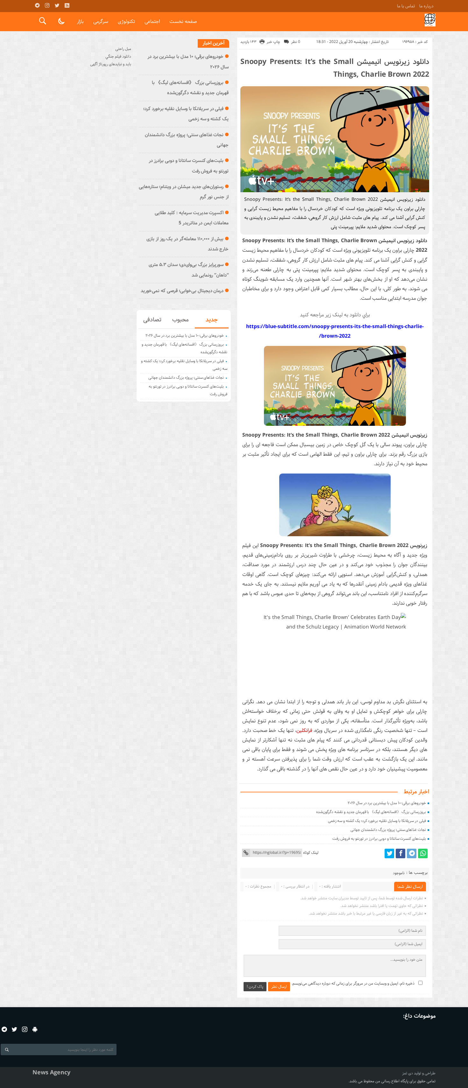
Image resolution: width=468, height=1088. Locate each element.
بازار (80, 21)
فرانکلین (304, 730)
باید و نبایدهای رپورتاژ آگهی (110, 64)
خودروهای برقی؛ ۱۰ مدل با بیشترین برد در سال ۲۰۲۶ (387, 803)
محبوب (180, 319)
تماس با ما (406, 6)
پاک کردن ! (255, 987)
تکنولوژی (126, 21)
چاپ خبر (273, 42)
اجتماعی (152, 21)
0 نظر (295, 42)
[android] (35, 1029)
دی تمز (407, 1073)
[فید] (66, 5)
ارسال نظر (279, 987)
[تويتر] (56, 5)
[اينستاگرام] (47, 5)
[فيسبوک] (400, 853)
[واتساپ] (423, 853)
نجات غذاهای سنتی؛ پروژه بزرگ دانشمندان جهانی (388, 830)
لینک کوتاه (310, 853)
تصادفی (152, 319)
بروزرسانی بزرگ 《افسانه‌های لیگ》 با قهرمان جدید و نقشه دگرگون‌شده (371, 812)
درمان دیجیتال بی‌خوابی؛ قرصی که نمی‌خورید (182, 290)
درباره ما (426, 6)
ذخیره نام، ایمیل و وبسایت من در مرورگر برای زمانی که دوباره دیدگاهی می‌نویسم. (353, 983)
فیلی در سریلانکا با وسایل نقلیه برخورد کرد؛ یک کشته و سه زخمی (377, 821)
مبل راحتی (123, 49)
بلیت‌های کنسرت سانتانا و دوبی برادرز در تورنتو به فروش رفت (379, 839)
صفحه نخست (183, 21)
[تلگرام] (37, 5)
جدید (212, 319)
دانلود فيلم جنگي (118, 56)
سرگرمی (100, 21)
